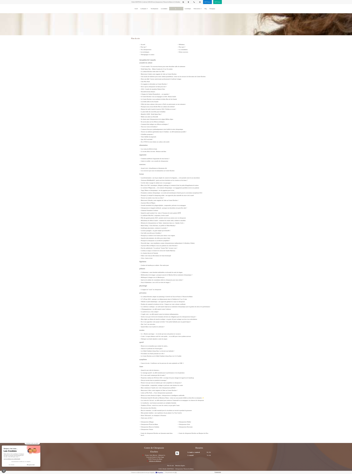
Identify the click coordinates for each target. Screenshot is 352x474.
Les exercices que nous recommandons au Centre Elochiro (158, 170)
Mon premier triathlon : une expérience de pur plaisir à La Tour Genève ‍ (161, 413)
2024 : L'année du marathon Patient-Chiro (153, 89)
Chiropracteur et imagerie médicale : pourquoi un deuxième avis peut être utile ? (164, 208)
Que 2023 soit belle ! (147, 139)
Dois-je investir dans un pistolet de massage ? (154, 380)
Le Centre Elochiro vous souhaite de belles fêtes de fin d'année (159, 99)
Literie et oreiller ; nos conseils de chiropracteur (154, 161)
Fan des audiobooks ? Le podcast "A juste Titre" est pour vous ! (159, 248)
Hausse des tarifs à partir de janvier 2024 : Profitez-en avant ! (158, 109)
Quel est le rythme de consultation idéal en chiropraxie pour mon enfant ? (162, 280)
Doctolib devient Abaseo (148, 91)
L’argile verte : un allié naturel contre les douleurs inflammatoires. (160, 314)
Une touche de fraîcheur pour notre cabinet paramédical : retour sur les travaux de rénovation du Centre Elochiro (173, 76)
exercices (142, 164)
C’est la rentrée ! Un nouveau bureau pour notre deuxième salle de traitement (163, 66)
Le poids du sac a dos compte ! (150, 311)
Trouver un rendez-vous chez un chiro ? (152, 198)
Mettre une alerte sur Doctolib (149, 116)
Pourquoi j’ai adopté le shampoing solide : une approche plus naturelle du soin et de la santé (167, 195)
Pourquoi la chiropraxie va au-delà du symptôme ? (155, 240)
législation (142, 261)
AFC (176, 472)
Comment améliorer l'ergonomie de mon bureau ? (155, 158)
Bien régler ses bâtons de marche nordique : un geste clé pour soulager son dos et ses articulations (169, 319)
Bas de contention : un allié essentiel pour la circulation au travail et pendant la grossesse (166, 410)
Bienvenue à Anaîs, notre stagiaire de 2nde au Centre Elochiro (159, 74)
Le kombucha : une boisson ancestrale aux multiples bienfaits (158, 403)
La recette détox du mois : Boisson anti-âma (153, 151)
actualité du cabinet (145, 63)
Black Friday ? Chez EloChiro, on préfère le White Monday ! (158, 225)
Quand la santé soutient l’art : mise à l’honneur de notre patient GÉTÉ (161, 213)
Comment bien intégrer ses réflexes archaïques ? (155, 124)
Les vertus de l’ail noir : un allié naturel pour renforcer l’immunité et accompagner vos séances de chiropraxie (172, 400)
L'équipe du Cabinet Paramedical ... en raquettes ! (155, 94)
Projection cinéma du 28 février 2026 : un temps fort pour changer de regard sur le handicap (167, 378)
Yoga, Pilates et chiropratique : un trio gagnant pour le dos (157, 190)
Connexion (218, 472)
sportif (141, 342)
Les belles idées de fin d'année (149, 101)
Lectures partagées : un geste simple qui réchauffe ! (155, 230)
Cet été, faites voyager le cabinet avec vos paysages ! (156, 183)
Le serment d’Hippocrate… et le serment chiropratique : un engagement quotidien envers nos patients (170, 188)
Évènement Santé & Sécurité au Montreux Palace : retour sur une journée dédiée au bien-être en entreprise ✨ (172, 398)
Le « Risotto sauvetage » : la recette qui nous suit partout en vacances (161, 334)
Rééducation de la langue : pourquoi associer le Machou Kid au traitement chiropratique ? (166, 275)
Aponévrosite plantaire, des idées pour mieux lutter (155, 238)
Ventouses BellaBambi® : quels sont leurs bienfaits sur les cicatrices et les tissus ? (164, 180)
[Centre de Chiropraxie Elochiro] (176, 8)
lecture (141, 174)
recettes (141, 330)
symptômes (143, 359)
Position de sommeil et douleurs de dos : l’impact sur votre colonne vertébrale (163, 304)
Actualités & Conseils (147, 60)
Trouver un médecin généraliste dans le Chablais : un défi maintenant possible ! (163, 132)
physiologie (143, 286)
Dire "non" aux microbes (148, 324)
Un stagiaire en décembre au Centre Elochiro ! (154, 84)
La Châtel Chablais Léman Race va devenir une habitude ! (157, 351)
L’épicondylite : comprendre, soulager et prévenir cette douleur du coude (162, 385)
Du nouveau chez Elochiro (148, 408)
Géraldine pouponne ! (147, 134)
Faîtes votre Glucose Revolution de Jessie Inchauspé (156, 255)
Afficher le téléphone (155, 461)
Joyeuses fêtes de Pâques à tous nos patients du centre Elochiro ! (159, 245)
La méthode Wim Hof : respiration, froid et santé (155, 215)
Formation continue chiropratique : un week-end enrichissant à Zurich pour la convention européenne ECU (171, 193)
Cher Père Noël (145, 81)
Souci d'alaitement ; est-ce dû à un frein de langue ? (155, 282)
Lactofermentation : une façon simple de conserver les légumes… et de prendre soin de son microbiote (170, 178)
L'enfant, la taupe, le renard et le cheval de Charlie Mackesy (158, 250)
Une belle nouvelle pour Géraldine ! (151, 233)
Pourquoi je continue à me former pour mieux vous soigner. (158, 235)
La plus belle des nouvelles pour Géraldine (153, 111)
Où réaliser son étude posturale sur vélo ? (153, 353)
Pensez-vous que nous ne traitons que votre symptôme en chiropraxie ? (161, 383)
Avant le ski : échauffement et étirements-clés (154, 168)
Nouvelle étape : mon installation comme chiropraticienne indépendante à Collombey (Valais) (168, 243)
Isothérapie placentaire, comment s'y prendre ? (154, 228)
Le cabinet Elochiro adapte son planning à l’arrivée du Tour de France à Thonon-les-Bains (167, 296)
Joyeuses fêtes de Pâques (148, 203)
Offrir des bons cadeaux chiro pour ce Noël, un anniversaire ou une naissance (163, 104)
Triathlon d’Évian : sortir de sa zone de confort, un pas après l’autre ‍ (160, 405)
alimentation (143, 145)
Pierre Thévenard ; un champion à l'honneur (153, 415)
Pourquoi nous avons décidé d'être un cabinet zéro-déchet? (158, 106)
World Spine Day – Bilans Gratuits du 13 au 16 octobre (157, 69)
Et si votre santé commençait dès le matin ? (153, 375)
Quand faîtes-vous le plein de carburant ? (153, 326)
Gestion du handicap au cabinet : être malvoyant (155, 265)
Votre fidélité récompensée (148, 137)
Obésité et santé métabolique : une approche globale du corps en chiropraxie (163, 301)
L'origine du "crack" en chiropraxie (151, 289)
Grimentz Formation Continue (149, 210)
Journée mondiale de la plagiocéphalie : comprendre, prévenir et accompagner (163, 205)
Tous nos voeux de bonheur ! (149, 126)
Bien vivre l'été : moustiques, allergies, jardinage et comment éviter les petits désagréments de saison (170, 185)
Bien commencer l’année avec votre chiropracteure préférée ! (158, 388)
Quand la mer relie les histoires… (150, 370)
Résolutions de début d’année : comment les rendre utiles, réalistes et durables (163, 220)
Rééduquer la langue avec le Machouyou (152, 277)
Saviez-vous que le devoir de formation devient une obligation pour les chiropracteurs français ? (168, 316)
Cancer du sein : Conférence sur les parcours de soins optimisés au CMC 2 (162, 363)
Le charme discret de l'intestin (149, 253)
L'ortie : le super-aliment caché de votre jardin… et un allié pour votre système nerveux (166, 336)
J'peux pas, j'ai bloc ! (147, 418)
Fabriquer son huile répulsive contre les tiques (154, 339)
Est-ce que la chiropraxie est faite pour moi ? (154, 86)
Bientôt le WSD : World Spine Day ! (151, 114)
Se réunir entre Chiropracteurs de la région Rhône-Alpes (157, 119)
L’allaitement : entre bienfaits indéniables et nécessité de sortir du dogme (162, 272)
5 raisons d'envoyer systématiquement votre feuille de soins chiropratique (162, 129)
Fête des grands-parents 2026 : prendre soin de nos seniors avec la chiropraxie (163, 218)
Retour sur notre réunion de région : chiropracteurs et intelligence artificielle (162, 395)
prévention (142, 293)
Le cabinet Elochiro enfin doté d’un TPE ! (153, 71)
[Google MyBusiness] (183, 2)
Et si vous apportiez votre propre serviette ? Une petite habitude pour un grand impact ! (166, 322)
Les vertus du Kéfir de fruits (149, 149)
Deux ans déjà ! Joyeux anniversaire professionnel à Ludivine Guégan (161, 79)
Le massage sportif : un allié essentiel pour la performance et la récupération (163, 373)
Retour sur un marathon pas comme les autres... (154, 346)
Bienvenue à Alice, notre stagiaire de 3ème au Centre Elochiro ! (159, 390)
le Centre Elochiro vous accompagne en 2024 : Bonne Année (158, 96)
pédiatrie (142, 269)
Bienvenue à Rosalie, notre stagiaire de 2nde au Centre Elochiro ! (159, 200)
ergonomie (142, 155)
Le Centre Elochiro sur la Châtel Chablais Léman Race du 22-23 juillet (161, 356)
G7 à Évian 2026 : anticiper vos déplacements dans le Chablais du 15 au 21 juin (164, 299)
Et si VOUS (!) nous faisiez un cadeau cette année (155, 142)
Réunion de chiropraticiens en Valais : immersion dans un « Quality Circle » (162, 223)
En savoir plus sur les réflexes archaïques (153, 122)
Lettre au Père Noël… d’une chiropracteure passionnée (156, 393)
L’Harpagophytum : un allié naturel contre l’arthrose (156, 309)
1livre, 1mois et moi (146, 258)
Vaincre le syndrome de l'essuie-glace (151, 348)
